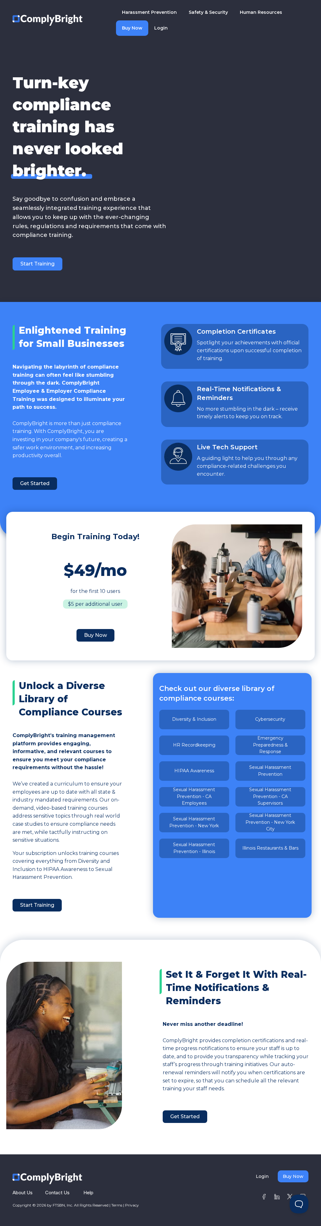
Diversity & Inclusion (194, 719)
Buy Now (132, 28)
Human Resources (261, 12)
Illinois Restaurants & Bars (270, 848)
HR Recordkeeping (194, 745)
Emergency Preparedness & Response (270, 745)
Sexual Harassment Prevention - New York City (270, 822)
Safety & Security (208, 12)
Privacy (132, 1205)
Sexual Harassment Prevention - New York (194, 822)
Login (161, 28)
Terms (116, 1205)
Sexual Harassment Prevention (270, 770)
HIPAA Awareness (194, 771)
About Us (23, 1193)
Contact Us (57, 1193)
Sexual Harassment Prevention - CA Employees (194, 796)
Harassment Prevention (149, 12)
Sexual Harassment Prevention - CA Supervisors (270, 796)
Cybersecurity (270, 719)
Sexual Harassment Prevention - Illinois (194, 848)
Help (88, 1193)
